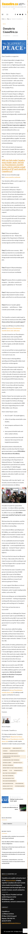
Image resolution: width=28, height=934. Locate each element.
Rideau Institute (8, 786)
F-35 (10, 770)
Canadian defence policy (17, 750)
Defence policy (18, 762)
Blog (4, 23)
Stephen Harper (19, 786)
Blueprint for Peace (16, 736)
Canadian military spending (11, 760)
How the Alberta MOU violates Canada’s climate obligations (13, 842)
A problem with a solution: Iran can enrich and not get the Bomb (13, 837)
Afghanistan (6, 748)
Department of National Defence (12, 767)
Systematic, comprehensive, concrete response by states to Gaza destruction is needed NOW (13, 861)
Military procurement (9, 773)
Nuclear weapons (8, 783)
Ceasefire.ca (7, 35)
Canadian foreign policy (10, 753)
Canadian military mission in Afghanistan (11, 757)
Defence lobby (7, 762)
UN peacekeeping (7, 788)
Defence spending (8, 765)
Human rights (18, 770)
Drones (5, 770)
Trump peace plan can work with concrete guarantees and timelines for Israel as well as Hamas (13, 854)
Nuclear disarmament (9, 780)
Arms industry (17, 748)
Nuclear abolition (8, 778)
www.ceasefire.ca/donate (12, 177)
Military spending (8, 775)
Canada (5, 750)
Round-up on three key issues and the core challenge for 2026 (13, 848)
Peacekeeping (19, 783)
